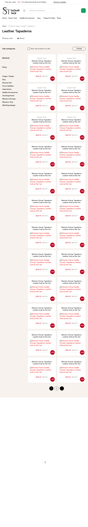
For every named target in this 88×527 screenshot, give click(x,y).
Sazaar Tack (41, 58)
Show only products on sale (40, 49)
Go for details (5, 414)
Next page (62, 388)
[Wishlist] (77, 10)
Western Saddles (60, 2)
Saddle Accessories (10, 92)
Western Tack (7, 102)
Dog (4, 80)
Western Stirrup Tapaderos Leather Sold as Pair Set (42, 62)
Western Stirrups (9, 99)
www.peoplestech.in (25, 523)
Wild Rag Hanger (8, 105)
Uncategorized (8, 96)
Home (4, 26)
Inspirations (6, 89)
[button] (42, 76)
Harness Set (7, 83)
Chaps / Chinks (8, 76)
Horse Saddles (8, 86)
